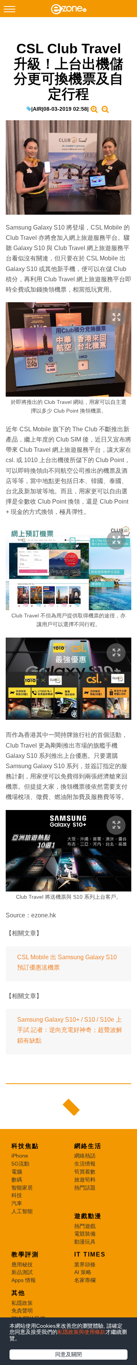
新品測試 (22, 1272)
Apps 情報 (23, 1280)
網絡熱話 (85, 1156)
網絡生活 (88, 1146)
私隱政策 (22, 1303)
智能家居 (22, 1188)
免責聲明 (22, 1311)
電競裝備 (85, 1234)
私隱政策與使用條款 (81, 1332)
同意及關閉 (68, 1354)
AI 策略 (82, 1272)
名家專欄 (85, 1280)
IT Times (90, 1254)
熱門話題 (85, 1188)
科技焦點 (25, 1146)
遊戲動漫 (88, 1216)
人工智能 (22, 1211)
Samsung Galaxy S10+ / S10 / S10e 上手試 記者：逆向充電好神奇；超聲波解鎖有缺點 (69, 1029)
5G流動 (20, 1164)
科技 (16, 1195)
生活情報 (85, 1164)
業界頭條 (85, 1264)
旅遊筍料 (85, 1180)
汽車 (16, 1203)
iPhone (19, 1156)
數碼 (16, 1180)
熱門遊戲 (85, 1226)
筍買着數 (85, 1172)
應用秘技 (22, 1264)
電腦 (16, 1172)
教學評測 (25, 1254)
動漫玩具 (85, 1242)
